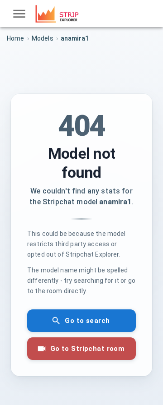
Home (15, 38)
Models (42, 38)
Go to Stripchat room (87, 349)
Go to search (87, 321)
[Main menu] (19, 13)
